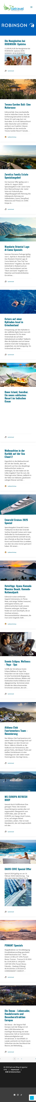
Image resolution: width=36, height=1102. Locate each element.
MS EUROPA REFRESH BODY (16, 798)
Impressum (15, 1069)
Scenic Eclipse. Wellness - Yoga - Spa (17, 662)
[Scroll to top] (32, 1097)
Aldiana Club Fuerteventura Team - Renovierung (16, 730)
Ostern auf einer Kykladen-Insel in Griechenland (14, 322)
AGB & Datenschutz (12, 1072)
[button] (31, 7)
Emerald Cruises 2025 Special (16, 521)
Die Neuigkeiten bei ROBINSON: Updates (15, 42)
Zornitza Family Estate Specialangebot (16, 175)
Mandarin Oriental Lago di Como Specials (17, 248)
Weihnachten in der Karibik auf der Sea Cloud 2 (15, 454)
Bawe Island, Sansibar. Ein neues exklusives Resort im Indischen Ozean (16, 396)
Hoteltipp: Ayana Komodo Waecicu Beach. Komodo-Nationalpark (18, 589)
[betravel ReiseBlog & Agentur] (14, 7)
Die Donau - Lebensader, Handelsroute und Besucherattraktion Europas (17, 1015)
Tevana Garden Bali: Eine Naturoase (18, 105)
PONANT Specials (14, 945)
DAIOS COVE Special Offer (18, 869)
